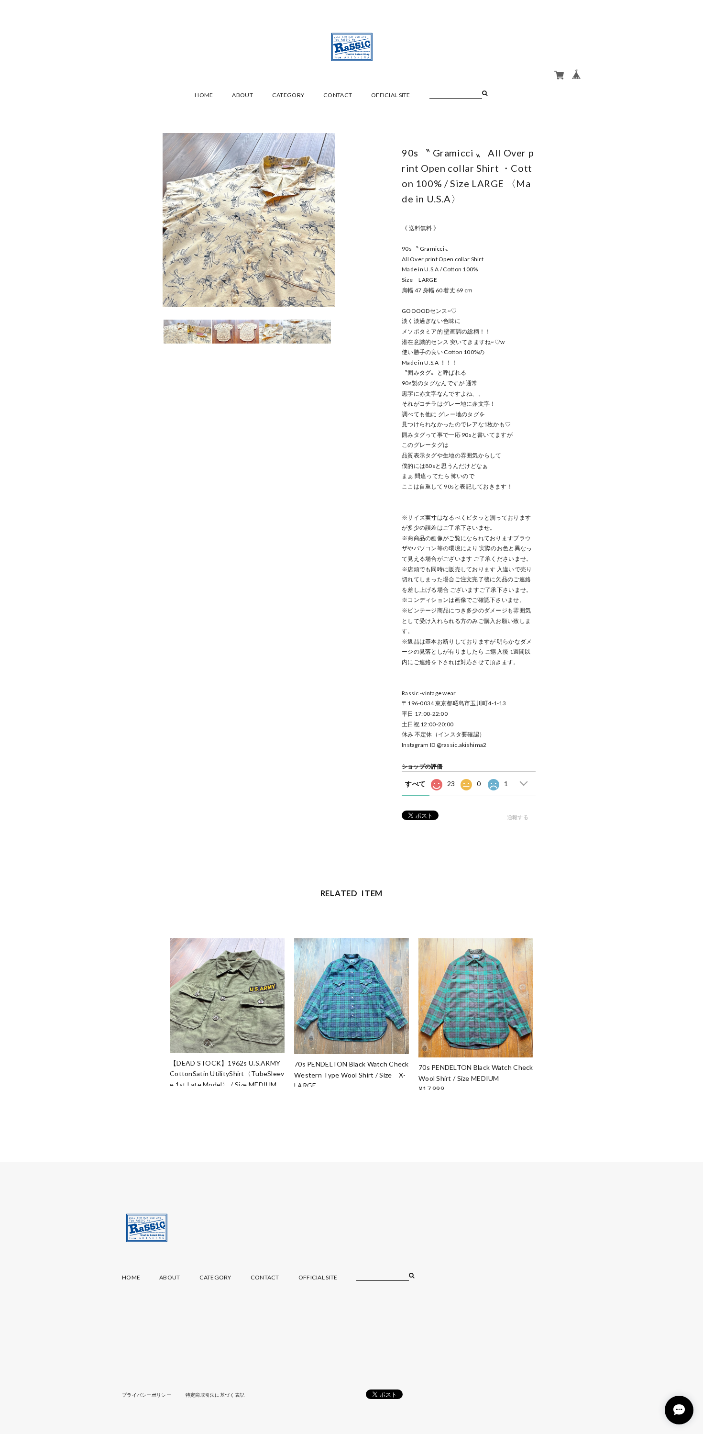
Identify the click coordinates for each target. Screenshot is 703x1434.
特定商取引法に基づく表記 (215, 1395)
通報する (517, 817)
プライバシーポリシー (146, 1395)
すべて (415, 783)
